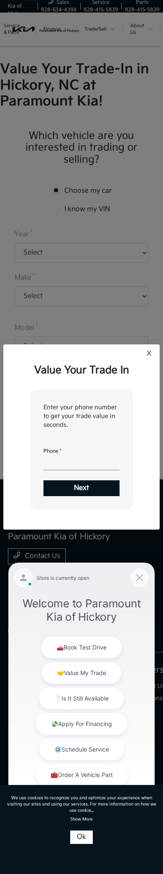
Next (81, 488)
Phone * (52, 451)
